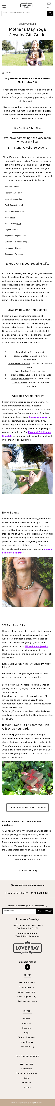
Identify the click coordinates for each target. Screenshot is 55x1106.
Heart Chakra (21, 371)
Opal (27, 242)
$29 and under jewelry (36, 646)
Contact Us (26, 1069)
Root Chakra (22, 352)
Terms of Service (26, 1037)
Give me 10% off (44, 911)
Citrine (18, 248)
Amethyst (18, 193)
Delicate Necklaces (27, 1001)
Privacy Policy (27, 1046)
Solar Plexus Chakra (19, 363)
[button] (4, 5)
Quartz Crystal (16, 205)
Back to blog (29, 870)
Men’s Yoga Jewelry (26, 996)
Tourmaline (17, 242)
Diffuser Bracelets (26, 992)
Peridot (15, 230)
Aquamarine (16, 199)
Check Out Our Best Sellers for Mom (27, 807)
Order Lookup (26, 1064)
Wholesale (26, 1082)
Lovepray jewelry (23, 1102)
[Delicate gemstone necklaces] (27, 610)
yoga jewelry (11, 834)
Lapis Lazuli (20, 236)
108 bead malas (18, 549)
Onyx (18, 223)
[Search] (50, 13)
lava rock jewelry (38, 417)
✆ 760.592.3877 (40, 893)
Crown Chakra (19, 382)
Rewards (26, 1028)
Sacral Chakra (21, 356)
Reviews (26, 1018)
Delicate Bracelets (26, 982)
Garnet (16, 187)
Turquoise (19, 254)
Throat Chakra (17, 375)
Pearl (12, 217)
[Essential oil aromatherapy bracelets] (27, 497)
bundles (14, 838)
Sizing (26, 1078)
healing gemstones (27, 834)
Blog (26, 1032)
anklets (5, 838)
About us (26, 1023)
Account (27, 1087)
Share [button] (8, 72)
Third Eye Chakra (20, 378)
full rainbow (13, 342)
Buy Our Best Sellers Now (27, 128)
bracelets (24, 838)
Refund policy (26, 1042)
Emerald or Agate (17, 211)
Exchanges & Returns (26, 1073)
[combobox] (27, 13)
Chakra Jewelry (26, 987)
